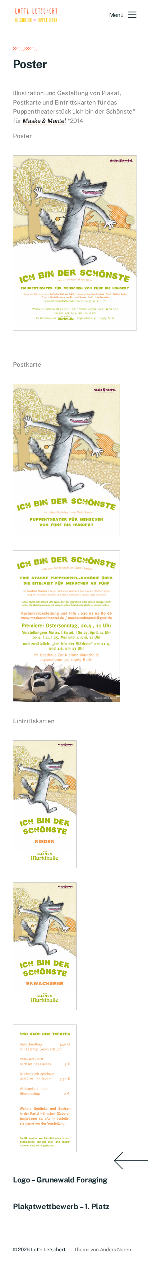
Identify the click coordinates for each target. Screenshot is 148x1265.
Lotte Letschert (48, 1249)
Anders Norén (115, 1249)
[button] (123, 15)
